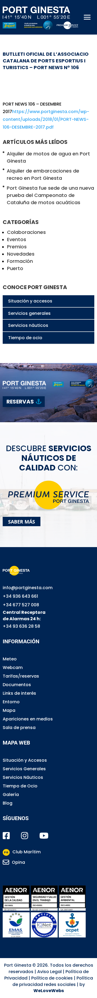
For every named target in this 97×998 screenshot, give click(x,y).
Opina (18, 862)
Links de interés (19, 693)
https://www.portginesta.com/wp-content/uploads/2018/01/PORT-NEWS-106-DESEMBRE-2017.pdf (46, 119)
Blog (7, 803)
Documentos (17, 685)
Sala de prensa (19, 727)
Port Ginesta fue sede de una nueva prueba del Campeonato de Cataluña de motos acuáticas (50, 195)
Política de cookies (52, 978)
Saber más (21, 521)
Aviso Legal (49, 972)
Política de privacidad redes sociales (52, 981)
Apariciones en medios (28, 719)
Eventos (16, 239)
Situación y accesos (30, 301)
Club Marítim (22, 852)
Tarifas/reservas (21, 676)
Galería (11, 794)
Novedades (20, 254)
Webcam (13, 667)
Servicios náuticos (28, 325)
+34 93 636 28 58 (21, 626)
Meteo (10, 659)
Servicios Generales (24, 769)
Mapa (9, 710)
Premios (17, 246)
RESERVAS (20, 401)
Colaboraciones (26, 232)
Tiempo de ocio (25, 338)
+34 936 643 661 (20, 596)
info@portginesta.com (28, 588)
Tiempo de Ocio (20, 786)
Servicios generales (29, 313)
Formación (20, 261)
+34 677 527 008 (21, 605)
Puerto (15, 268)
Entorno (11, 702)
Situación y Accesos (25, 760)
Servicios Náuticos (23, 777)
